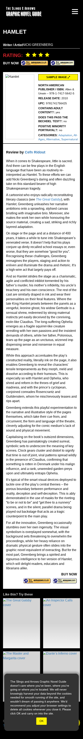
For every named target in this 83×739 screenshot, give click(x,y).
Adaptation (65, 135)
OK (41, 721)
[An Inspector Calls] (61, 623)
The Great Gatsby (48, 199)
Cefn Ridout (35, 152)
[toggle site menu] (75, 11)
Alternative (53, 139)
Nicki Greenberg (38, 44)
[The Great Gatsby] (21, 623)
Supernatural (69, 139)
